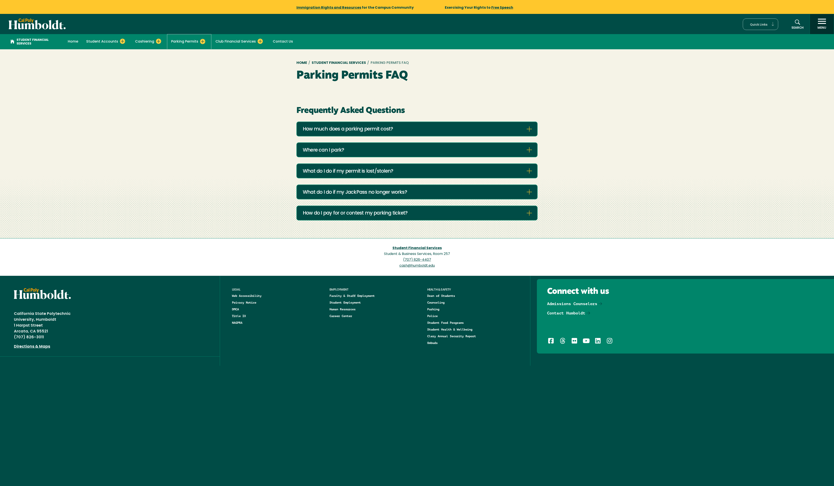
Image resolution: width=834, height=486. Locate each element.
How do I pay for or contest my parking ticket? (355, 213)
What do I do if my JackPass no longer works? (355, 192)
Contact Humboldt (566, 313)
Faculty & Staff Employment (352, 296)
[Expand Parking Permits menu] (202, 41)
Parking (433, 309)
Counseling (436, 302)
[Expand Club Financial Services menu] (260, 41)
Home (73, 41)
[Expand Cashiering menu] (158, 41)
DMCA (235, 309)
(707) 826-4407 (417, 260)
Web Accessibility (246, 296)
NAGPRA (237, 322)
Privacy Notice (244, 302)
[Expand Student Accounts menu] (122, 41)
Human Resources (342, 309)
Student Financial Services (33, 41)
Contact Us (283, 41)
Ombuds (432, 343)
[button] (760, 24)
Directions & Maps (32, 347)
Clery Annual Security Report (451, 336)
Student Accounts (102, 41)
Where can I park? (323, 150)
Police (432, 316)
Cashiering (144, 41)
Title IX (239, 316)
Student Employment (345, 302)
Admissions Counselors (572, 303)
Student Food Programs (445, 322)
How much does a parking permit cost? (348, 129)
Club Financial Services (235, 41)
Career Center (340, 316)
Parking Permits (184, 41)
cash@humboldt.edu (417, 266)
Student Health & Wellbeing (449, 329)
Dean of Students (441, 296)
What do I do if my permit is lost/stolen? (348, 171)
